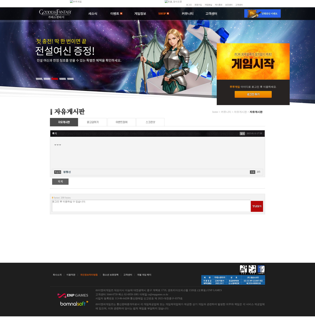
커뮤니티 (187, 13)
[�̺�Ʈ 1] (39, 78)
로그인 (189, 5)
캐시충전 (218, 5)
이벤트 (115, 13)
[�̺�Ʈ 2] (46, 78)
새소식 (92, 13)
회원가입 (198, 5)
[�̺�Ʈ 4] (62, 78)
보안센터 (228, 5)
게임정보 (140, 13)
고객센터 (239, 5)
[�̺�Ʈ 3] (54, 78)
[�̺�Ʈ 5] (70, 78)
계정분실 (208, 5)
